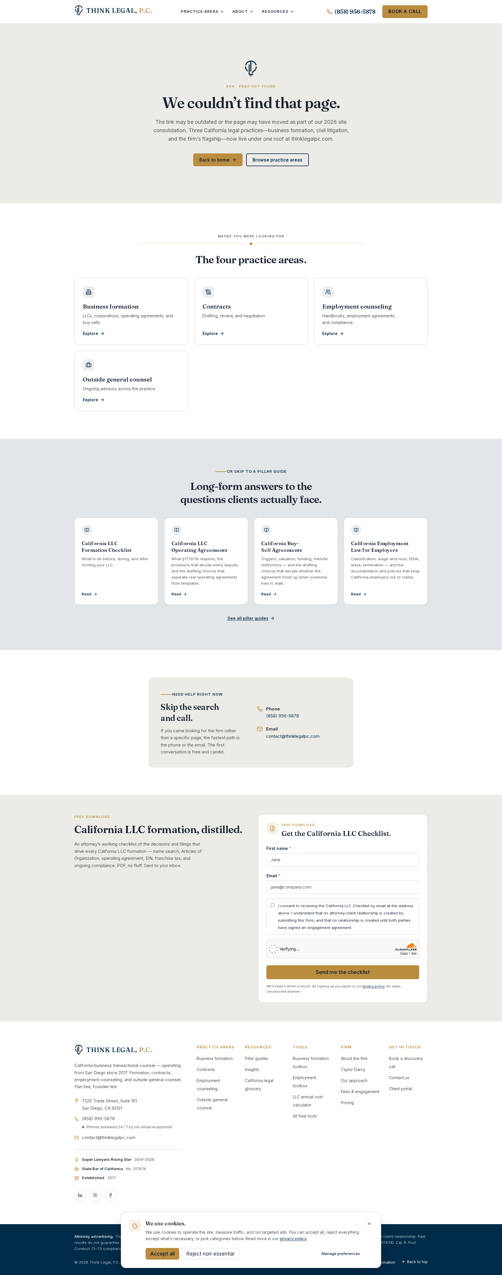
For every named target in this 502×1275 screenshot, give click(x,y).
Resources (275, 11)
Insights (252, 1069)
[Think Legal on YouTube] (95, 1195)
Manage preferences (341, 1253)
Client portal (400, 1088)
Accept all (162, 1254)
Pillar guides (256, 1058)
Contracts (206, 1069)
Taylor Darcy (353, 1069)
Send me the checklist (343, 972)
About (240, 11)
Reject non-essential (210, 1254)
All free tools (305, 1115)
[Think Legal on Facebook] (110, 1195)
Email (273, 875)
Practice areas (200, 11)
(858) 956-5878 (355, 11)
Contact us (399, 1077)
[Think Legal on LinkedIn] (80, 1195)
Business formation (215, 1058)
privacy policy (374, 986)
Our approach (354, 1080)
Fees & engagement (360, 1091)
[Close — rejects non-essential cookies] (369, 1223)
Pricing (347, 1102)
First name (278, 848)
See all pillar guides (247, 618)
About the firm (354, 1058)
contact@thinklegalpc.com (293, 736)
